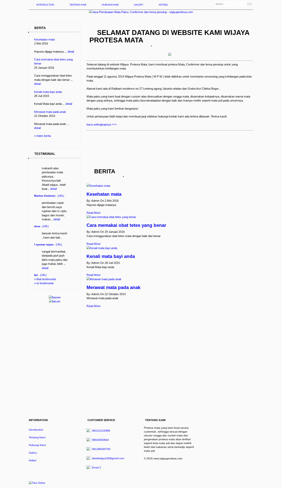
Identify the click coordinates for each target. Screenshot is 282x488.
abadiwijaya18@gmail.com (108, 458)
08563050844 (100, 439)
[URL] (61, 196)
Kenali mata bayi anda (48, 91)
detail (71, 51)
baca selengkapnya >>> (102, 124)
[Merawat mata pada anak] (104, 279)
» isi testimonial (43, 283)
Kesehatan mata (44, 39)
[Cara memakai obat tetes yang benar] (111, 217)
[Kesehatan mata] (98, 185)
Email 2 (96, 467)
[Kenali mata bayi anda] (102, 248)
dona (37, 226)
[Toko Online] (37, 482)
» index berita (42, 135)
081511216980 (101, 430)
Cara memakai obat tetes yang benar (126, 225)
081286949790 (101, 449)
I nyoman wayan (44, 244)
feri (36, 275)
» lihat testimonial (45, 279)
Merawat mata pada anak (50, 111)
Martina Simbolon (44, 196)
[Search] (249, 4)
